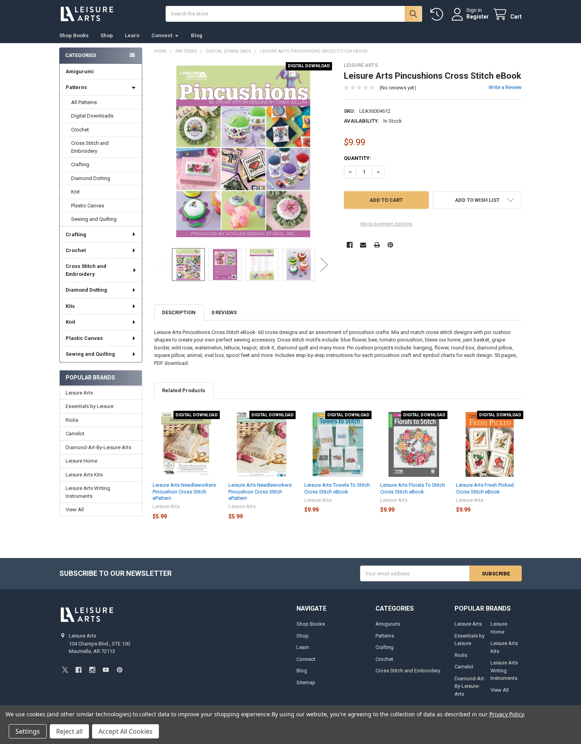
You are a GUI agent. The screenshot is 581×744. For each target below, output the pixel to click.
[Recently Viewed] (438, 14)
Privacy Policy (506, 714)
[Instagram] (92, 670)
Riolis (72, 420)
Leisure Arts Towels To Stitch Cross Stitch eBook (337, 488)
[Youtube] (105, 670)
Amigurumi (80, 71)
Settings (27, 731)
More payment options (386, 224)
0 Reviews (224, 312)
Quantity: (357, 158)
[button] (477, 200)
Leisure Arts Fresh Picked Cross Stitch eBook (485, 488)
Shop (106, 35)
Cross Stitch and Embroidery (90, 147)
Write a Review (505, 87)
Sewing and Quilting (94, 219)
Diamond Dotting (90, 178)
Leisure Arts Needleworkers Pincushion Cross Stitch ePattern (260, 491)
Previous (162, 264)
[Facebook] (349, 245)
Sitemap (305, 682)
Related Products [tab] (183, 390)
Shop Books (74, 35)
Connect (161, 35)
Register (477, 16)
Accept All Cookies (125, 731)
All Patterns (84, 102)
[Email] (363, 245)
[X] (65, 670)
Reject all (69, 731)
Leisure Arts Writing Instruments (88, 492)
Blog (196, 35)
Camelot (75, 434)
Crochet (80, 130)
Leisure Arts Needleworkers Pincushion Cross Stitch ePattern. (184, 491)
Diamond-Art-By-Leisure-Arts (98, 447)
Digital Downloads (92, 116)
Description (179, 312)
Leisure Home (81, 461)
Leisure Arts (79, 393)
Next (324, 264)
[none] (243, 151)
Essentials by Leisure (89, 406)
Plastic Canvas (87, 206)
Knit (75, 192)
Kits (70, 306)
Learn (132, 35)
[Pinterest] (390, 245)
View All (75, 509)
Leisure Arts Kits (84, 475)
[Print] (377, 245)
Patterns (76, 87)
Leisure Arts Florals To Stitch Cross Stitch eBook (412, 488)
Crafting (80, 164)
